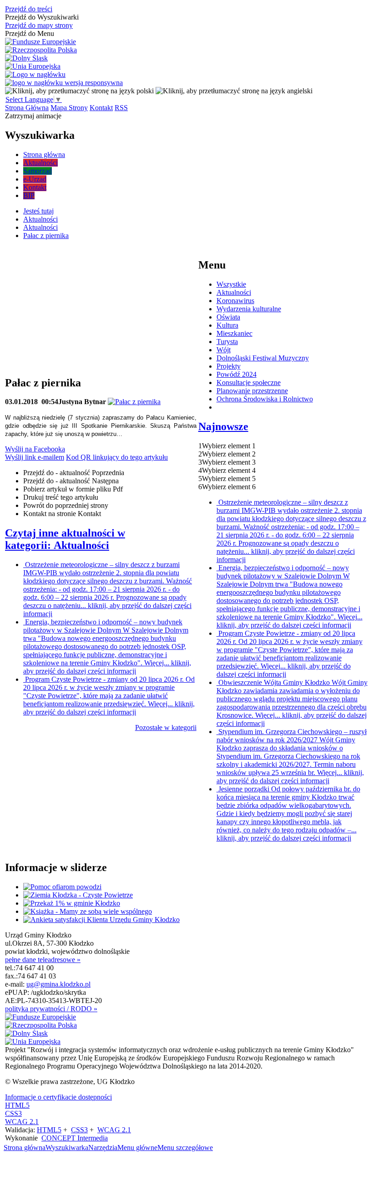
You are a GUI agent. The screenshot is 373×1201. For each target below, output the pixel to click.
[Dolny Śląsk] (26, 58)
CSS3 (13, 1113)
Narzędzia (102, 1147)
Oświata (228, 317)
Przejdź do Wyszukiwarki (42, 17)
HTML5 (17, 1105)
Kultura (227, 325)
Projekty (229, 366)
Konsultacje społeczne (249, 382)
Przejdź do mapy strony (39, 25)
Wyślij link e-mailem (34, 457)
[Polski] (79, 91)
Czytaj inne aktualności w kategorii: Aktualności (65, 539)
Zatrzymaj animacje (33, 116)
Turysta (227, 341)
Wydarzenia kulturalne (249, 309)
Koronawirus (235, 300)
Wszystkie (231, 284)
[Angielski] (234, 91)
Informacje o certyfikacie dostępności (58, 1097)
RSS (121, 107)
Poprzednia (73, 472)
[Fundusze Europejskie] (40, 42)
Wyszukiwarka (66, 1147)
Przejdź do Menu (29, 33)
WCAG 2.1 (22, 1121)
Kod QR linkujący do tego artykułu (117, 457)
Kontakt (101, 107)
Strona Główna (27, 107)
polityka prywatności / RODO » (51, 1009)
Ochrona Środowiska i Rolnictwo (265, 399)
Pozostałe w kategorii (166, 727)
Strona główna (24, 1147)
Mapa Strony (69, 107)
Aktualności (234, 292)
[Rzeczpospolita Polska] (41, 50)
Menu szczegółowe (185, 1147)
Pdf (73, 489)
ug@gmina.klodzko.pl (58, 984)
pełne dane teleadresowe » (43, 959)
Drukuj (60, 497)
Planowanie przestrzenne (252, 391)
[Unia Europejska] (32, 66)
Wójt (224, 350)
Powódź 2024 (237, 374)
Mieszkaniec (234, 333)
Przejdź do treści (28, 9)
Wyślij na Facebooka (35, 449)
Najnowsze (223, 426)
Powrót (65, 505)
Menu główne (137, 1147)
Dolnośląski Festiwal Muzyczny (263, 358)
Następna (71, 481)
